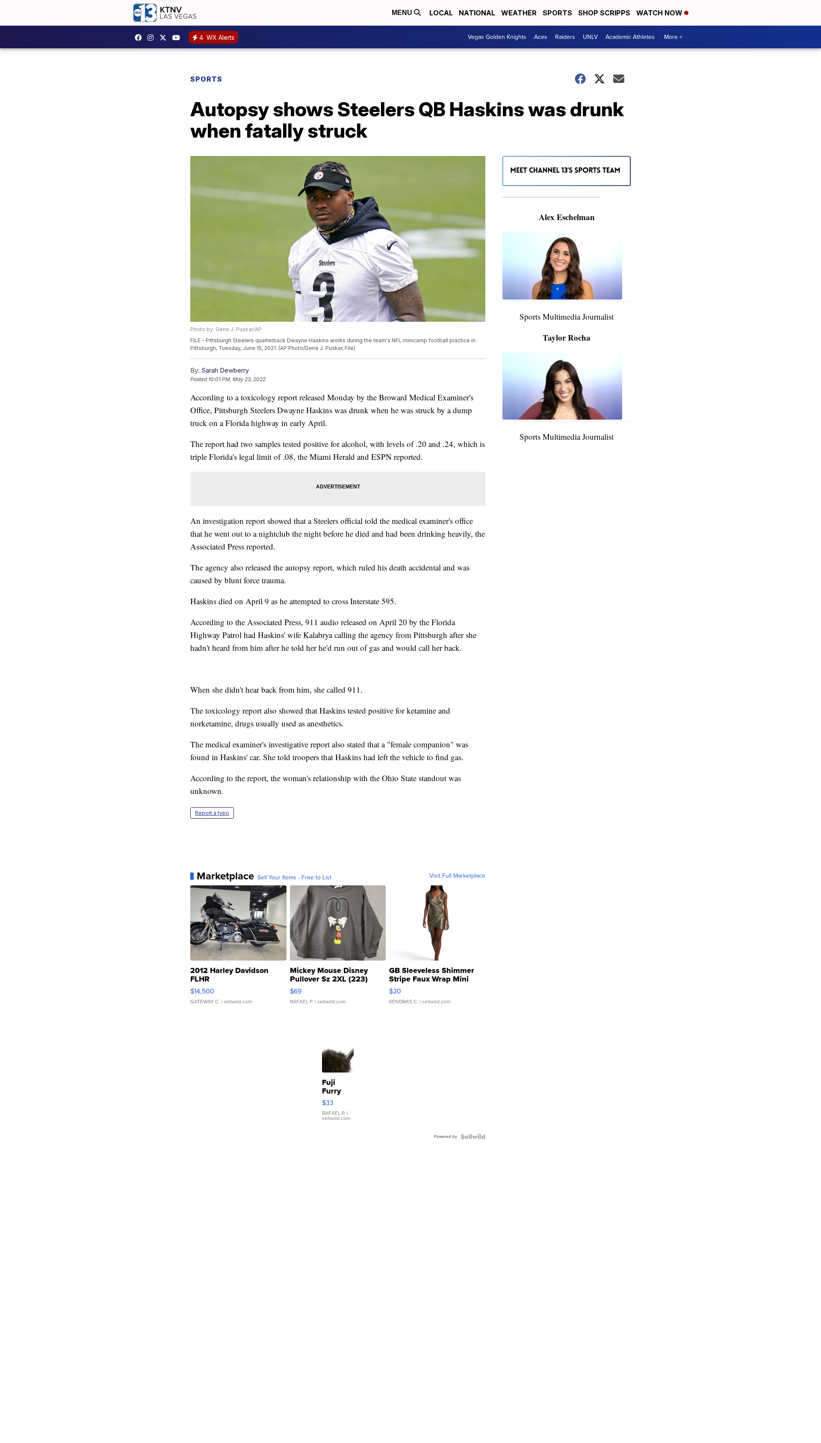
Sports (557, 13)
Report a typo (212, 813)
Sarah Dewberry (225, 370)
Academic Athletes (630, 36)
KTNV (165, 37)
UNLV (590, 36)
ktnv (153, 37)
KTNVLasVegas (140, 37)
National (477, 13)
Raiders (565, 36)
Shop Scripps (604, 13)
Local (441, 13)
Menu (403, 12)
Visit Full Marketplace (457, 876)
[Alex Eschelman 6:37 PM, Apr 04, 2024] (566, 267)
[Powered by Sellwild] (473, 1137)
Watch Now (660, 13)
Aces (540, 36)
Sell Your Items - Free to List (294, 878)
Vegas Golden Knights (497, 36)
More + (673, 36)
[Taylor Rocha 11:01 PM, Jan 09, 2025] (566, 387)
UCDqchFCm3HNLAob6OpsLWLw (178, 37)
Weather (519, 13)
